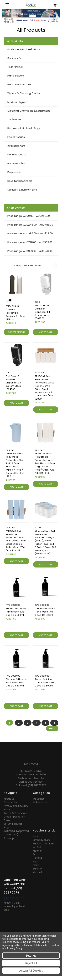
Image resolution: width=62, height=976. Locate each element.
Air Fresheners (16, 146)
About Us (9, 798)
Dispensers (14, 172)
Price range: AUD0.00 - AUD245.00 (28, 216)
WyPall (37, 847)
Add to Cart (45, 332)
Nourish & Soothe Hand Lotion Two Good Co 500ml (16, 611)
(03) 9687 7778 (13, 890)
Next (52, 728)
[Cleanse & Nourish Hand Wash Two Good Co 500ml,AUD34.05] (45, 587)
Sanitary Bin (14, 58)
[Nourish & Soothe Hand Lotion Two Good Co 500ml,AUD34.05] (16, 587)
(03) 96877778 (37, 785)
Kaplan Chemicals (44, 843)
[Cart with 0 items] (54, 4)
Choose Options (16, 332)
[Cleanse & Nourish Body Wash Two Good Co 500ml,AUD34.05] (16, 658)
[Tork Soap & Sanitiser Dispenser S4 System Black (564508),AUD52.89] (16, 355)
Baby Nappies (16, 163)
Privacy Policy (14, 948)
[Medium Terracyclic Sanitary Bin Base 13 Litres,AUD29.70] (16, 284)
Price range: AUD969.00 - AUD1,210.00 (30, 251)
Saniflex (37, 868)
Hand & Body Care (19, 84)
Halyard (37, 858)
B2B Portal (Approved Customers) (16, 832)
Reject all (31, 963)
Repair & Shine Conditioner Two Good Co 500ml (44, 682)
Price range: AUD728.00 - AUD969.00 (30, 242)
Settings (31, 955)
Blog (6, 827)
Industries (38, 798)
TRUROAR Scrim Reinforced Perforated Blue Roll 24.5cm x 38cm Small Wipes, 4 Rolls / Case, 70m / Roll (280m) (15, 465)
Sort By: (17, 265)
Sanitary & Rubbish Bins (22, 189)
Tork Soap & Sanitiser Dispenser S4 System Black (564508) (13, 383)
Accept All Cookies (31, 970)
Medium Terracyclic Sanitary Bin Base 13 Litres (15, 314)
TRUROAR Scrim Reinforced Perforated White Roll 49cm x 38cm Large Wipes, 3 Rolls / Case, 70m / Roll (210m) (45, 463)
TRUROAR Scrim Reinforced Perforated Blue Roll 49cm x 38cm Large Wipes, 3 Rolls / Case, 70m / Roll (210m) (16, 541)
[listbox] (39, 265)
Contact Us (10, 802)
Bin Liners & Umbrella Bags (23, 128)
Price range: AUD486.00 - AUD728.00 (30, 233)
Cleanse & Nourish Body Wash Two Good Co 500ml (16, 682)
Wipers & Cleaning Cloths (23, 93)
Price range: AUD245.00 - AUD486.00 (30, 224)
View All (37, 872)
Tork (35, 836)
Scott (36, 854)
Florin (36, 865)
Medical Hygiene (17, 102)
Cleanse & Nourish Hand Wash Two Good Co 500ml (45, 611)
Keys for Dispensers (19, 181)
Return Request (13, 824)
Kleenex (37, 850)
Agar (35, 861)
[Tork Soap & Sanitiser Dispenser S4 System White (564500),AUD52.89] (45, 284)
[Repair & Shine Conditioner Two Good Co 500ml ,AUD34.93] (45, 658)
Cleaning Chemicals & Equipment (28, 110)
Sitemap (9, 838)
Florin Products (16, 154)
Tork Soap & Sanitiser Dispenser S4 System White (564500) (42, 312)
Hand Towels (15, 75)
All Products (40, 802)
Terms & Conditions (16, 813)
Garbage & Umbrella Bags (24, 49)
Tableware (14, 119)
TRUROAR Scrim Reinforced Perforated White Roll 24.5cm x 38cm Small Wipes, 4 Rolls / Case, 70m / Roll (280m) (44, 387)
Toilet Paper (15, 67)
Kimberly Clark (41, 840)
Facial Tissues (16, 137)
